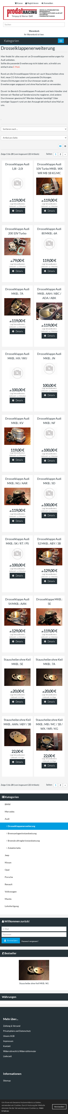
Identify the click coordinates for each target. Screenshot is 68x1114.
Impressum (8, 1041)
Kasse (20, 3)
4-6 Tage (21, 697)
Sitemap (7, 1080)
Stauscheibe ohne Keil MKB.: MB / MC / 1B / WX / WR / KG (49, 724)
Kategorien (11, 41)
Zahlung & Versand (11, 1026)
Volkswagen (11, 891)
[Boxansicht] (60, 146)
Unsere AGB (8, 1036)
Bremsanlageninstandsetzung (22, 833)
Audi (7, 818)
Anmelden (48, 3)
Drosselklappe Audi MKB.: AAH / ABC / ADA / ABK (49, 293)
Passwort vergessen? (30, 941)
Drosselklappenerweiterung (21, 826)
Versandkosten (19, 204)
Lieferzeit (7, 1056)
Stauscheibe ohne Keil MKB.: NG (34, 983)
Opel (7, 869)
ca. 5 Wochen (21, 206)
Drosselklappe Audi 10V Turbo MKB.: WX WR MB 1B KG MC (49, 168)
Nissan (8, 862)
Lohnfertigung (12, 906)
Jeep (7, 855)
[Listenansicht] (65, 146)
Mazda (8, 898)
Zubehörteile (14, 848)
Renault (8, 884)
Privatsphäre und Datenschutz (17, 1031)
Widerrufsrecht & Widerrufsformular (19, 1051)
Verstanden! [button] (59, 1106)
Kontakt (7, 1046)
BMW (8, 804)
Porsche (9, 877)
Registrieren (32, 3)
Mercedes (9, 811)
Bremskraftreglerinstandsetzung (24, 840)
